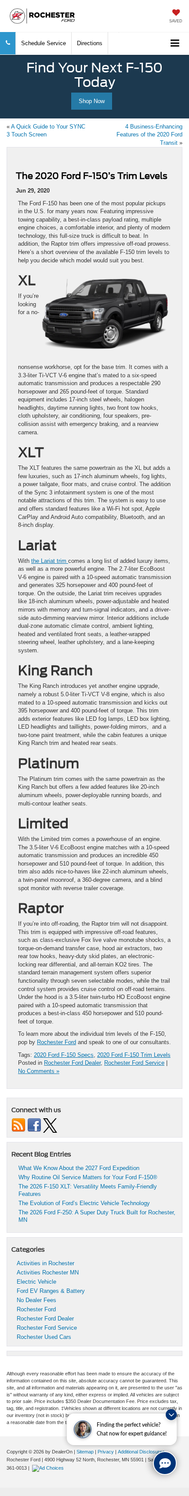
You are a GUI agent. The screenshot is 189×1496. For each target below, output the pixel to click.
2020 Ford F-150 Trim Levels (134, 1055)
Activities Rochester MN (48, 1272)
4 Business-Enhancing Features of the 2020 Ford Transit (149, 134)
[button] (8, 43)
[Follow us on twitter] (50, 1125)
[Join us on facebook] (34, 1125)
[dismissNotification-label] (171, 1414)
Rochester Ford (56, 1042)
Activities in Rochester (45, 1263)
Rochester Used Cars (44, 1337)
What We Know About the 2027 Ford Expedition (78, 1168)
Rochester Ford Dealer (72, 1062)
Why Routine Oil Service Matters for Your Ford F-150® (88, 1177)
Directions (89, 43)
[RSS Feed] (18, 1125)
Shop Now (92, 101)
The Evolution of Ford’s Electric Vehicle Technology (85, 1203)
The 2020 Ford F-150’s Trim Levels (91, 176)
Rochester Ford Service (134, 1062)
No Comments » (38, 1071)
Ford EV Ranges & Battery (51, 1291)
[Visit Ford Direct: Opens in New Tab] (49, 1468)
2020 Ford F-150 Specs (64, 1055)
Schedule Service (43, 43)
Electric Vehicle (36, 1281)
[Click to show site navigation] (175, 43)
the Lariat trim (49, 561)
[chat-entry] (165, 1463)
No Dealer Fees (36, 1300)
